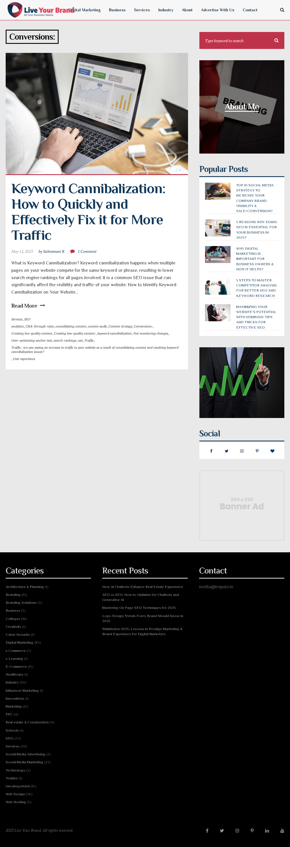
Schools (12, 730)
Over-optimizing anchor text (31, 340)
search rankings (65, 340)
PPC (9, 714)
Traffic (89, 340)
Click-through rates (39, 326)
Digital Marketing (19, 642)
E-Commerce (16, 666)
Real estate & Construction (27, 722)
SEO (27, 319)
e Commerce (16, 650)
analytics (17, 326)
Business (13, 610)
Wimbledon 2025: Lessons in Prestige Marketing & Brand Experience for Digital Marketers (142, 631)
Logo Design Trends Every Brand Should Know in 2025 (142, 618)
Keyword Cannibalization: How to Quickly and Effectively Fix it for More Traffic (90, 211)
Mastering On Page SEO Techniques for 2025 (139, 607)
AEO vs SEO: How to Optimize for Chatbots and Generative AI (140, 597)
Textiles (12, 778)
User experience (24, 359)
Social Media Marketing (24, 762)
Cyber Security (18, 634)
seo (80, 340)
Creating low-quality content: (75, 333)
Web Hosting (16, 802)
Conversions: (143, 326)
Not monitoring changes (150, 333)
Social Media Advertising (25, 754)
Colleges (13, 619)
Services (16, 319)
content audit (97, 326)
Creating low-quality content (31, 333)
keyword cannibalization (114, 333)
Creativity (13, 626)
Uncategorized (18, 786)
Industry (12, 682)
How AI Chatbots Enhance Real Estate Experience (142, 587)
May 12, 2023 (22, 251)
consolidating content (71, 326)
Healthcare (15, 674)
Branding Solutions (21, 602)
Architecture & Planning (25, 587)
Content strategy (120, 326)
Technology (15, 770)
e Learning (14, 658)
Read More (24, 306)
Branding (13, 594)
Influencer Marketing (22, 690)
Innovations (15, 698)
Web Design (15, 794)
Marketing (14, 706)
